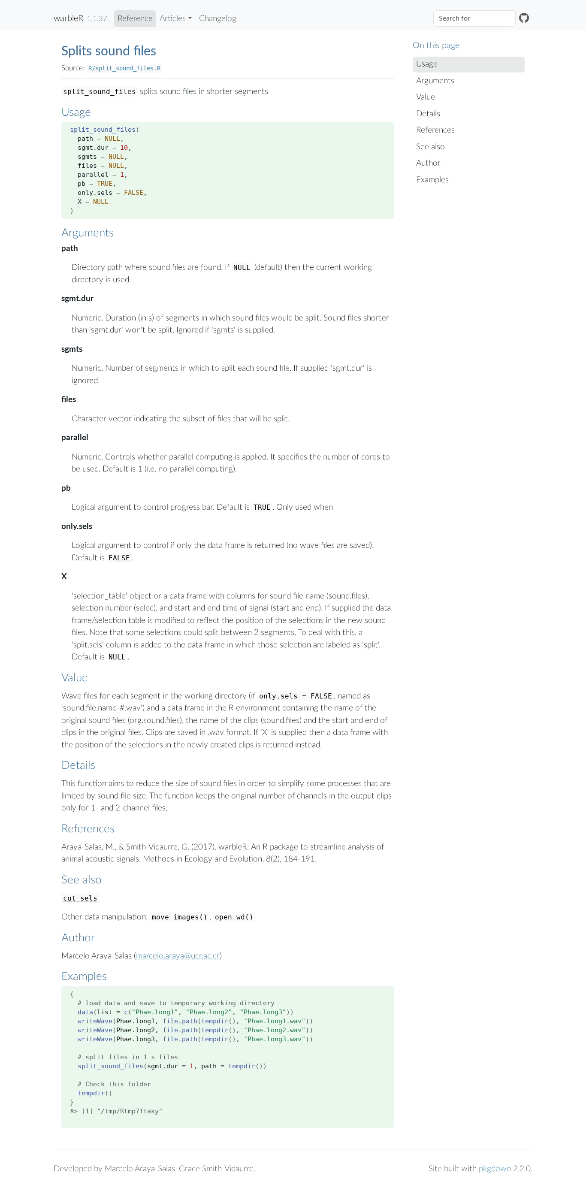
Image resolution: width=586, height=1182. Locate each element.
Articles (173, 19)
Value (425, 97)
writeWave (95, 1021)
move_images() (180, 917)
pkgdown (495, 1169)
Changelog (217, 19)
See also (430, 147)
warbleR (68, 18)
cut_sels (80, 898)
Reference (135, 19)
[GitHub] (524, 18)
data (85, 1012)
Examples (432, 180)
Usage (427, 64)
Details (428, 114)
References (435, 130)
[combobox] (474, 18)
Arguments (435, 81)
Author (428, 163)
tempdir (214, 1021)
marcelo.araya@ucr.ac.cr (178, 956)
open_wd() (234, 917)
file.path (180, 1021)
